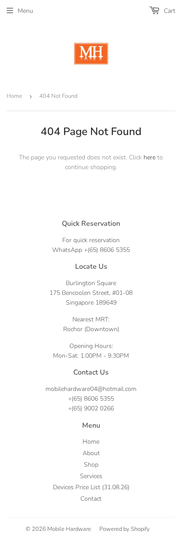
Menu (25, 11)
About (91, 453)
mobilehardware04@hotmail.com (91, 389)
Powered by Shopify (124, 529)
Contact (91, 499)
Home (14, 96)
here (149, 157)
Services (91, 476)
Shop (91, 464)
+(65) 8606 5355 (107, 250)
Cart (168, 11)
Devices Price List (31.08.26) (91, 487)
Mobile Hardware (69, 529)
